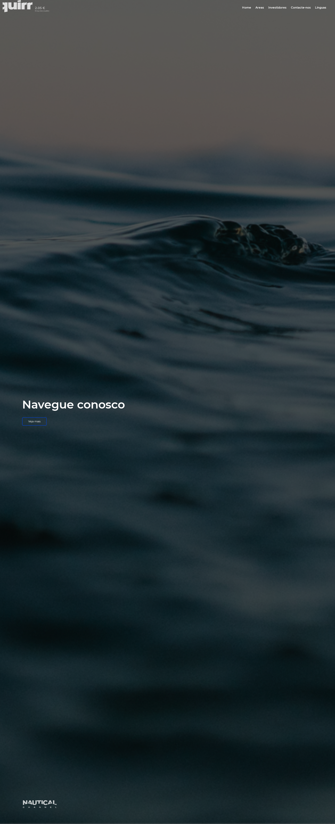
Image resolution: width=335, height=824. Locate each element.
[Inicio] (19, 6)
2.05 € (42, 9)
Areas (259, 8)
